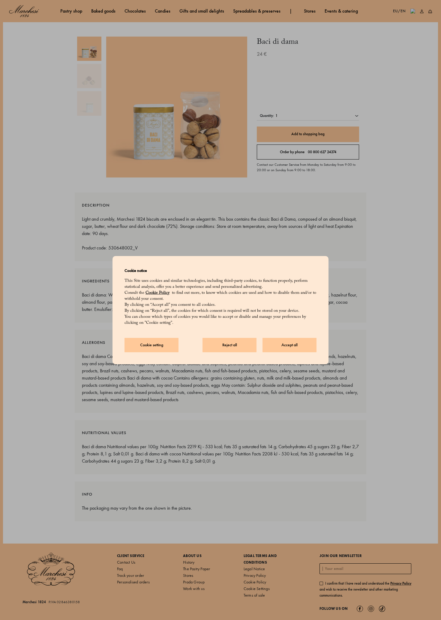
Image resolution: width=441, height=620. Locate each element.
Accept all (289, 344)
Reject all (229, 344)
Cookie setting (151, 344)
